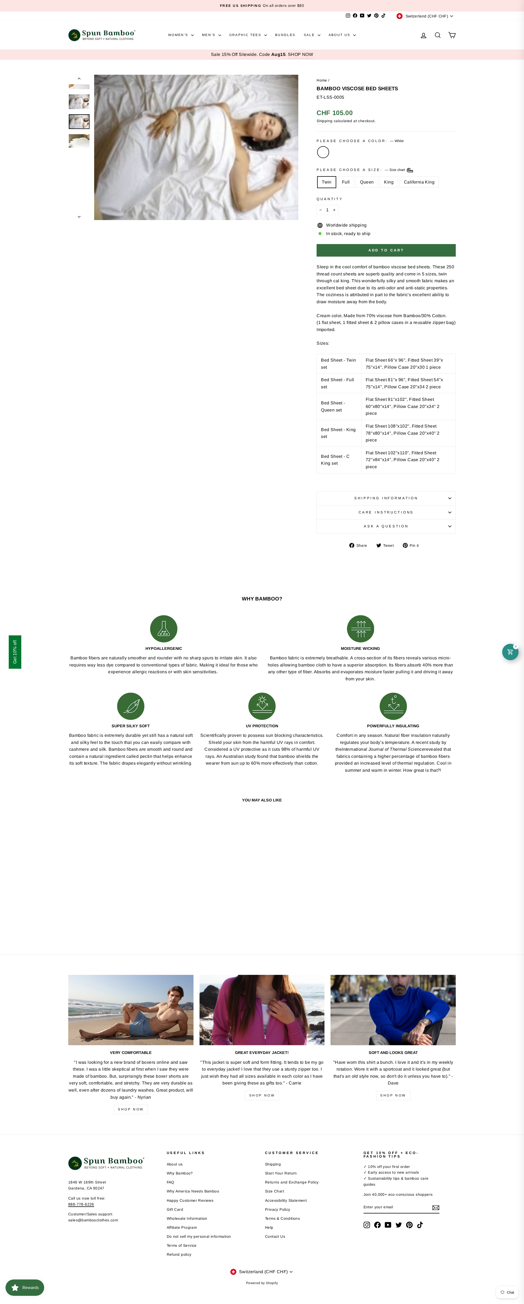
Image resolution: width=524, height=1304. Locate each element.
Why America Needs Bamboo (193, 1191)
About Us (340, 35)
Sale (310, 35)
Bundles (285, 35)
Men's (209, 35)
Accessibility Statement (286, 1200)
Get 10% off (15, 652)
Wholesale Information (187, 1218)
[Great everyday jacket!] (262, 1010)
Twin (327, 182)
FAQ (170, 1182)
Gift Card (175, 1209)
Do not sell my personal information (199, 1236)
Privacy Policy (277, 1209)
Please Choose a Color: (360, 141)
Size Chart (274, 1191)
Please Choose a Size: (361, 170)
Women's (179, 35)
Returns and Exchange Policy (292, 1182)
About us (175, 1164)
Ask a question (386, 526)
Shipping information (386, 498)
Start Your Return (281, 1173)
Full (346, 182)
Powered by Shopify (262, 1283)
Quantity (330, 199)
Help (269, 1227)
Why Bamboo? (180, 1173)
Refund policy (179, 1254)
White (323, 152)
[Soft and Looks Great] (393, 1010)
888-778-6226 (81, 1204)
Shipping (324, 121)
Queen (367, 182)
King (389, 182)
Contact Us (275, 1236)
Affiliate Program (182, 1227)
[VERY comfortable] (130, 1010)
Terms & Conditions (282, 1218)
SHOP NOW (300, 54)
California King (419, 182)
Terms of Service (182, 1245)
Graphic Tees (246, 35)
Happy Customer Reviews (190, 1200)
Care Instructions (386, 512)
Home (322, 80)
